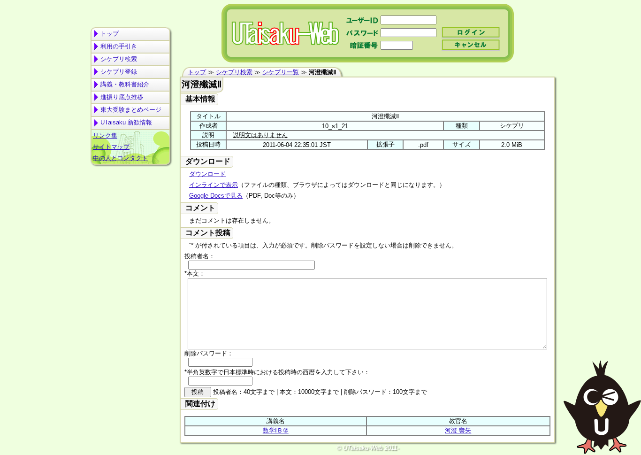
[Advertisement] (130, 205)
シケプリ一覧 (280, 72)
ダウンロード (207, 173)
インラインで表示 (213, 184)
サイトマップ (111, 146)
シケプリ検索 (118, 58)
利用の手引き (118, 46)
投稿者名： (199, 256)
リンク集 (105, 135)
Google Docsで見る (216, 195)
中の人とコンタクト (120, 158)
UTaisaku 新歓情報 (126, 122)
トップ (109, 33)
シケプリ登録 (118, 71)
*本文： (194, 273)
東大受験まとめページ (130, 109)
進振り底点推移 (121, 96)
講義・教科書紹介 (124, 84)
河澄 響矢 (458, 430)
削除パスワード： (208, 353)
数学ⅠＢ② (276, 430)
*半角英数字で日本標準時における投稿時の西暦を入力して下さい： (277, 372)
